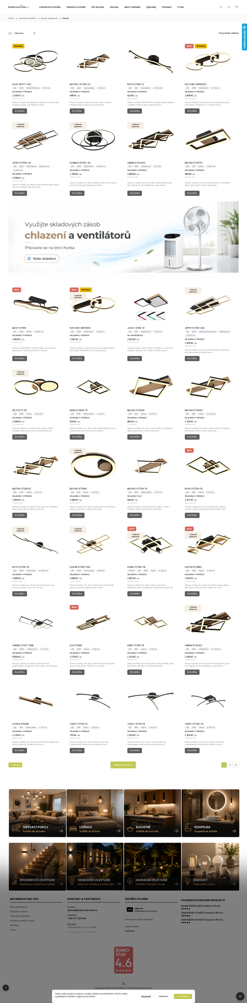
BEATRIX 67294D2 (21, 488)
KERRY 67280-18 (135, 645)
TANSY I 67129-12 (78, 724)
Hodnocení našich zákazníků (139, 919)
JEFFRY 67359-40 (21, 162)
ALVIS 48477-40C (21, 84)
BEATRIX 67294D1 (194, 410)
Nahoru (16, 764)
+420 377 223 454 (76, 918)
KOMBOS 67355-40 (80, 162)
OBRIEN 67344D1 (193, 645)
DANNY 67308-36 (136, 567)
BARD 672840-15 (79, 410)
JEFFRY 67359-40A (195, 328)
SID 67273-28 (19, 410)
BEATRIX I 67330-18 (137, 488)
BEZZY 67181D (19, 328)
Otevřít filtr (15, 33)
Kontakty (14, 925)
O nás (13, 929)
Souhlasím (184, 996)
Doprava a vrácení (19, 911)
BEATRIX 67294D (136, 410)
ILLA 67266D (76, 645)
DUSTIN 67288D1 (193, 567)
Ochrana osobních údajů (22, 920)
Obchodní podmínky (20, 916)
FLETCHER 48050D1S (80, 328)
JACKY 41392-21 (136, 328)
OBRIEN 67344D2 (136, 162)
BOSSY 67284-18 (194, 488)
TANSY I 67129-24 (194, 724)
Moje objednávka (18, 906)
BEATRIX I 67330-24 (80, 84)
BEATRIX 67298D (78, 488)
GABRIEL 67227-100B (23, 645)
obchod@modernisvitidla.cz (82, 910)
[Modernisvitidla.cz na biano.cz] (123, 960)
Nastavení (146, 996)
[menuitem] (50, 7)
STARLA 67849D (20, 724)
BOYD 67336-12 (135, 84)
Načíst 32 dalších (123, 764)
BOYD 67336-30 (20, 567)
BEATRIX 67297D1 (194, 162)
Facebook (130, 930)
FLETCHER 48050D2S (195, 84)
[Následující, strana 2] (230, 764)
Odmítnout (163, 996)
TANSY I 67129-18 (136, 724)
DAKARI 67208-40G (80, 567)
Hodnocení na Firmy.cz (146, 911)
